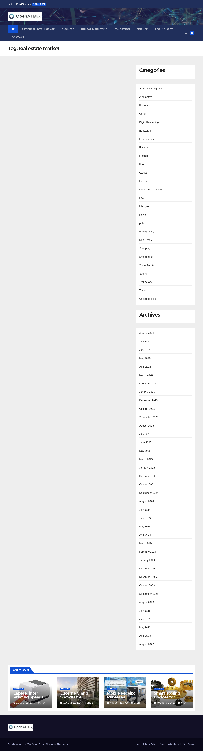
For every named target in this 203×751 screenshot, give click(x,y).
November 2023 (148, 577)
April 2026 (145, 366)
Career (143, 113)
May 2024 (145, 526)
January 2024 (147, 560)
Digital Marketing (94, 29)
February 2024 (147, 551)
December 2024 (148, 476)
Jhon (43, 703)
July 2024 (145, 509)
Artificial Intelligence (38, 29)
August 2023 (146, 602)
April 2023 (145, 636)
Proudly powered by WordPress (22, 744)
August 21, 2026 (166, 703)
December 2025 (148, 400)
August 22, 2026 (26, 703)
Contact (18, 37)
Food (142, 164)
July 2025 (145, 434)
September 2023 (148, 593)
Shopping (145, 248)
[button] (186, 33)
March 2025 (146, 459)
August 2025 (146, 425)
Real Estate (146, 240)
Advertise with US (176, 744)
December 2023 (148, 568)
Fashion (144, 147)
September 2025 (148, 417)
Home (137, 744)
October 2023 (147, 585)
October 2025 (147, 408)
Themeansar (62, 744)
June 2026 (145, 350)
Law (141, 198)
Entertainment (147, 139)
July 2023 (145, 610)
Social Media (146, 265)
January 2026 (147, 392)
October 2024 (147, 484)
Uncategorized (147, 299)
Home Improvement (150, 189)
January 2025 (147, 467)
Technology (164, 29)
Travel (142, 290)
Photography (146, 231)
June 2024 (145, 518)
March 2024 (146, 543)
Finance (142, 29)
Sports (143, 273)
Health (143, 181)
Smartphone (146, 256)
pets (141, 223)
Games (143, 172)
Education (122, 29)
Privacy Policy (150, 744)
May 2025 (145, 451)
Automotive (145, 97)
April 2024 (145, 535)
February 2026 (147, 383)
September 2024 (148, 493)
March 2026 (146, 375)
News (142, 214)
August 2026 (146, 333)
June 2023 (145, 619)
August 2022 (146, 644)
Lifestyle (144, 206)
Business (68, 29)
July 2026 (145, 341)
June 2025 (145, 442)
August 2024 (146, 501)
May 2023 (145, 627)
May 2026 (145, 358)
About (162, 744)
